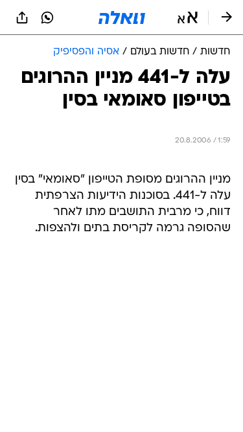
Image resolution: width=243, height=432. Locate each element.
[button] (188, 17)
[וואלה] (121, 17)
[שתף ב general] (22, 17)
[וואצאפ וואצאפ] (47, 17)
